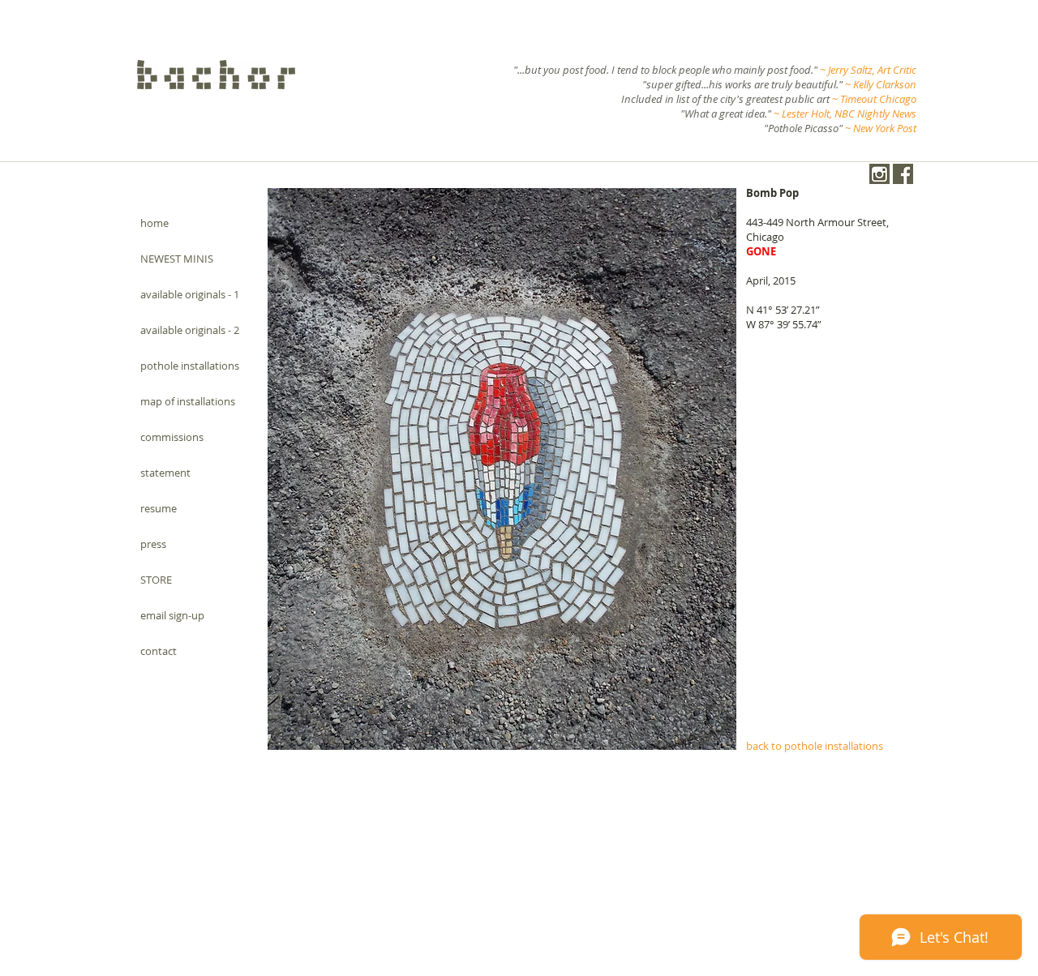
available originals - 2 (189, 330)
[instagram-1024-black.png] (879, 174)
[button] (502, 469)
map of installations (187, 401)
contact (158, 651)
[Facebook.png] (903, 174)
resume (158, 508)
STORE (156, 579)
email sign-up (172, 615)
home (154, 223)
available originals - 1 (189, 294)
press (153, 544)
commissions (172, 437)
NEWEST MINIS (176, 258)
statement (165, 472)
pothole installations (189, 365)
